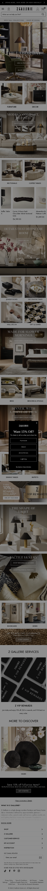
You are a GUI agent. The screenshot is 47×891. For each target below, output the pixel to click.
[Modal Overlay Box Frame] (23, 445)
